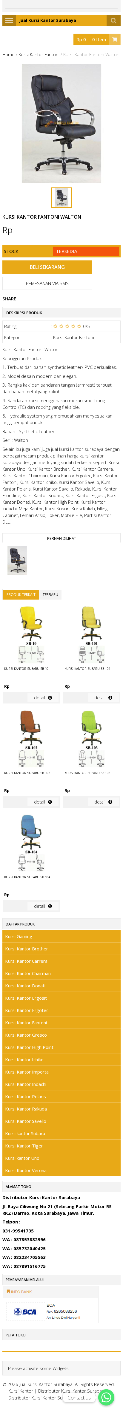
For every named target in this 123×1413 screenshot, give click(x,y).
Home (8, 54)
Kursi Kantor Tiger (24, 1146)
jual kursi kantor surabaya (77, 449)
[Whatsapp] (106, 1397)
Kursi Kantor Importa (27, 1072)
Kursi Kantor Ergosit (26, 998)
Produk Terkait (21, 594)
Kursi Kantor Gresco (26, 1035)
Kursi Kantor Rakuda (26, 1109)
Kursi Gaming (18, 936)
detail (39, 697)
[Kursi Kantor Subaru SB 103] (91, 740)
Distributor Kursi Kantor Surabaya (72, 1391)
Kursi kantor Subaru (25, 1133)
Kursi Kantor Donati (25, 986)
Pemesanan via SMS (47, 283)
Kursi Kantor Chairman (28, 973)
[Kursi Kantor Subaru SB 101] (91, 635)
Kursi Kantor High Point (29, 1047)
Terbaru (50, 594)
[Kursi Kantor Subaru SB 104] (31, 844)
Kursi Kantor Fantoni (39, 54)
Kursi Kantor (20, 1391)
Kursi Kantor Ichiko (24, 1059)
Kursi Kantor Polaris (25, 1096)
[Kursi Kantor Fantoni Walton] (17, 561)
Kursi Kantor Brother (26, 949)
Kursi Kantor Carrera (26, 961)
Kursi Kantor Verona (26, 1170)
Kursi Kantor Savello (25, 1121)
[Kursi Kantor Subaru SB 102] (31, 740)
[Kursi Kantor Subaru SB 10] (31, 635)
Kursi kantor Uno (22, 1158)
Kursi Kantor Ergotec (26, 1010)
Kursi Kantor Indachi (25, 1084)
